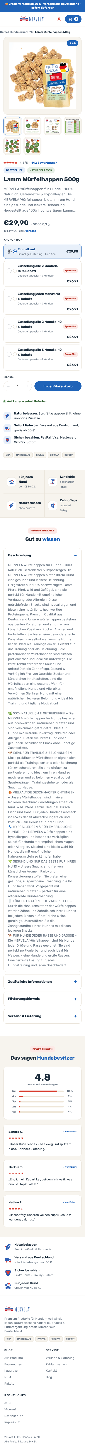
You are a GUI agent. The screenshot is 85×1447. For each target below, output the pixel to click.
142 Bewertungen (44, 162)
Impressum (12, 1422)
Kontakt (51, 1371)
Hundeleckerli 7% (21, 32)
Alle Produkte (13, 1358)
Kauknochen (13, 1364)
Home (4, 32)
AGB (7, 1403)
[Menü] (6, 19)
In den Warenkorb (58, 386)
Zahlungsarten (56, 1364)
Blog (49, 1377)
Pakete (9, 1383)
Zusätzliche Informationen (30, 982)
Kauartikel (11, 1371)
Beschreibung (19, 555)
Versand (30, 230)
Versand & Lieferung (24, 1016)
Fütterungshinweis (24, 999)
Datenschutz (13, 1416)
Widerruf (10, 1409)
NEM (7, 1377)
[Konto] (59, 19)
